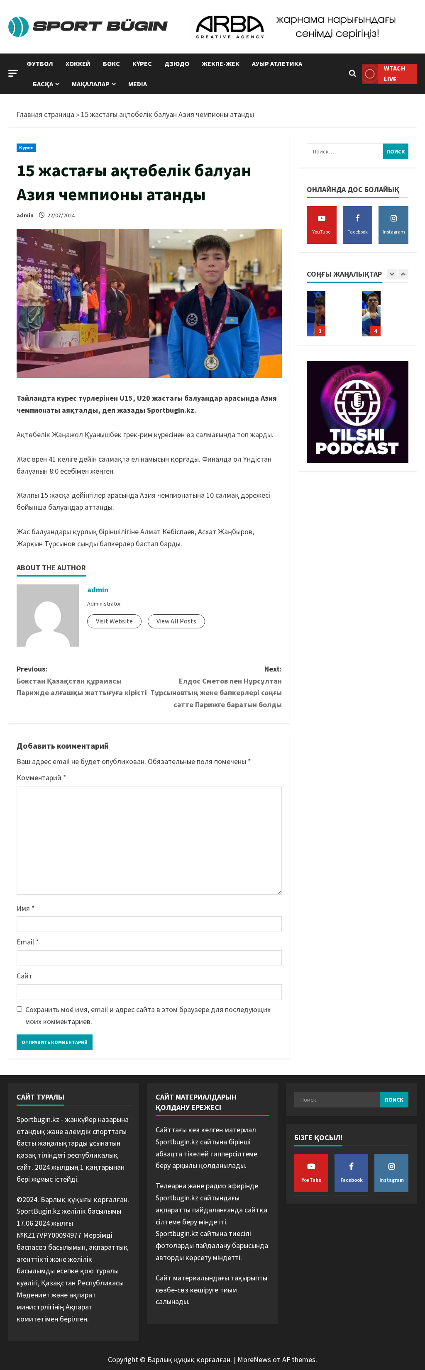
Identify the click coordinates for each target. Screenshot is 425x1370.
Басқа (43, 84)
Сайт (24, 976)
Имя (26, 908)
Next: (215, 686)
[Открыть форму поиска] (352, 74)
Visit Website (114, 621)
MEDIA (137, 84)
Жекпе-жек (220, 63)
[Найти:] (345, 151)
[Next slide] (403, 274)
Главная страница (45, 114)
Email (28, 942)
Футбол (40, 63)
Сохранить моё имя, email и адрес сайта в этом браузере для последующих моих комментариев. (148, 1015)
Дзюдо (176, 63)
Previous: (82, 681)
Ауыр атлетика (277, 63)
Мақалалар (91, 84)
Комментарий (41, 777)
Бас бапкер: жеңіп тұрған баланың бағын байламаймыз (316, 313)
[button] (13, 73)
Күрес (142, 63)
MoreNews (254, 1359)
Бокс (111, 63)
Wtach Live (394, 73)
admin (25, 215)
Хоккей (78, 63)
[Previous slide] (392, 274)
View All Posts (176, 621)
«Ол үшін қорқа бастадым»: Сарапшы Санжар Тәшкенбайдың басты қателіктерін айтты (371, 313)
